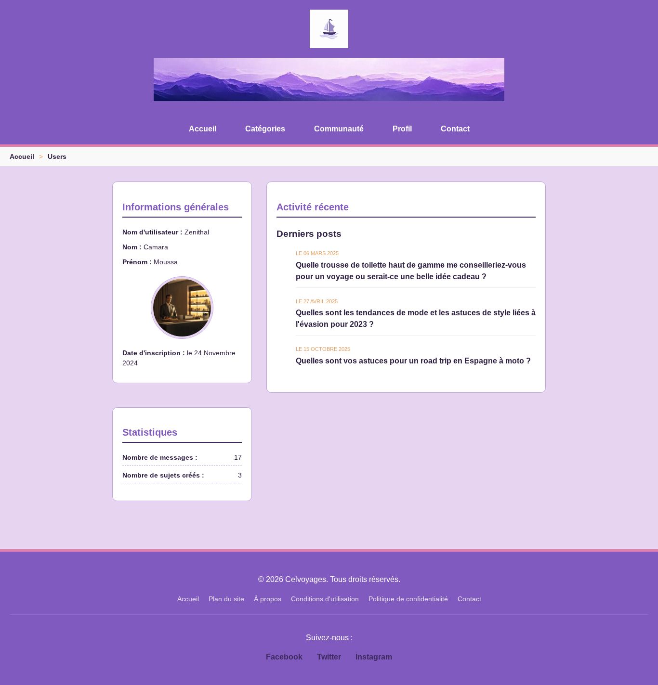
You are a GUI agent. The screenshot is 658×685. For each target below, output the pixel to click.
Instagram (373, 657)
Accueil (202, 129)
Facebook (284, 657)
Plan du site (226, 599)
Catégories (265, 129)
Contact (455, 129)
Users (57, 156)
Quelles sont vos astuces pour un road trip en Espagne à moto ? (413, 361)
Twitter (329, 657)
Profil (402, 129)
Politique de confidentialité (408, 599)
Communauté (339, 129)
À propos (267, 599)
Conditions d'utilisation (325, 599)
